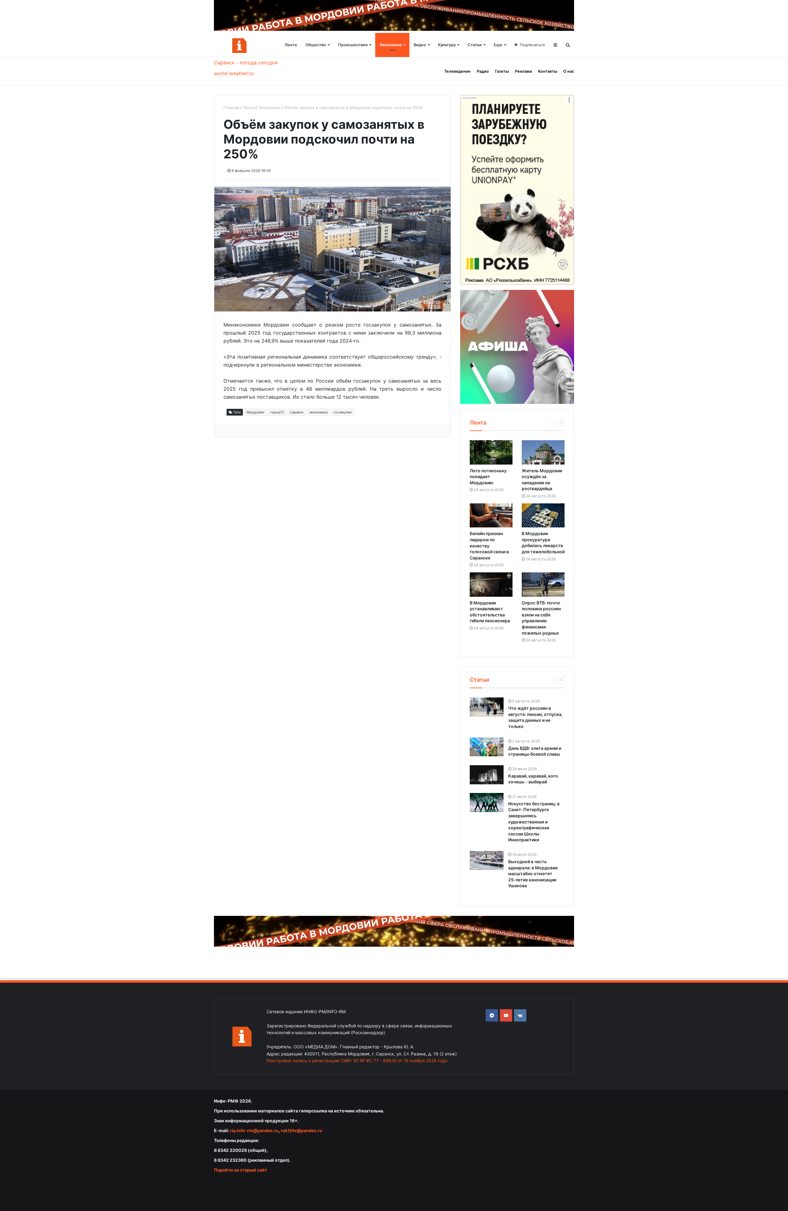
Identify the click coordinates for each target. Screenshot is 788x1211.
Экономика (391, 45)
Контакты (547, 71)
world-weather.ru (234, 73)
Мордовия (255, 412)
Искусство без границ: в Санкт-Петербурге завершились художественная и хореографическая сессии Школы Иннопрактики (534, 822)
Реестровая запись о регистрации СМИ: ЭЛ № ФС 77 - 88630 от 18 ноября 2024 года (357, 1060)
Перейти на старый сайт (240, 1169)
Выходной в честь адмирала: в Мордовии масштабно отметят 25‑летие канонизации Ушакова (532, 873)
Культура (447, 45)
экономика (318, 412)
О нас (568, 71)
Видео (420, 45)
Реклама (523, 71)
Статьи (475, 45)
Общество (315, 45)
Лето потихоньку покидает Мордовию (488, 476)
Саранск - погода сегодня (246, 62)
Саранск (297, 412)
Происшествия (353, 45)
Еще (498, 45)
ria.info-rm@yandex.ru (254, 1130)
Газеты (502, 71)
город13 (277, 412)
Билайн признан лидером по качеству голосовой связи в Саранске (489, 545)
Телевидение (457, 71)
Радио (483, 71)
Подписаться (532, 45)
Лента (291, 45)
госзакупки (342, 412)
